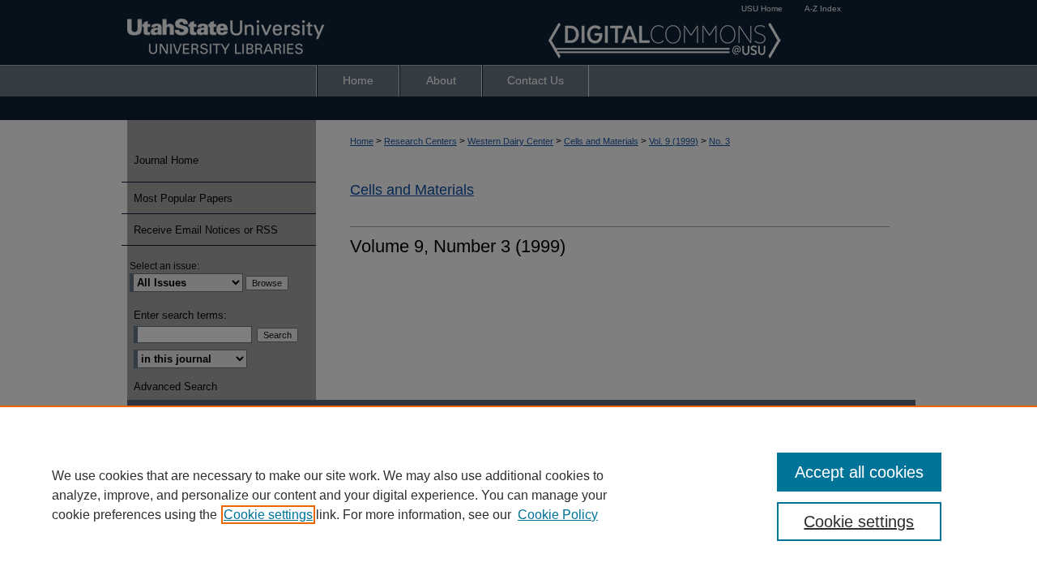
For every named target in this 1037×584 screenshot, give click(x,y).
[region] (518, 495)
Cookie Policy (558, 515)
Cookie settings (268, 515)
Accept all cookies (859, 472)
